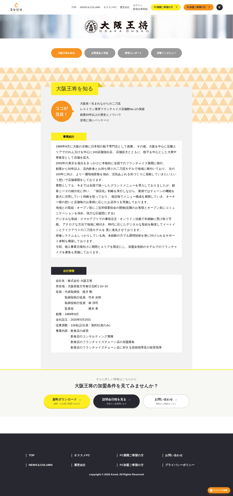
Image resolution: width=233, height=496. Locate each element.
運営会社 (125, 7)
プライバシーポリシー (180, 464)
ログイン (138, 5)
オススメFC (110, 7)
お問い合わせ (174, 455)
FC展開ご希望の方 (163, 7)
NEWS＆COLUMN (90, 7)
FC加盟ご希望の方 (196, 7)
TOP (73, 7)
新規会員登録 (140, 9)
